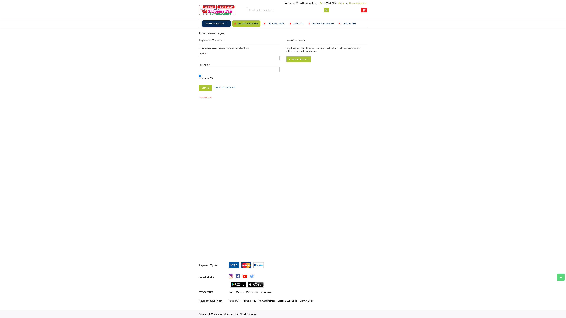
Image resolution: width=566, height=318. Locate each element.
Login (231, 292)
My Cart (240, 292)
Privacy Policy (249, 300)
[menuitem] (216, 23)
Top (561, 277)
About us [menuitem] (298, 23)
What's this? (204, 81)
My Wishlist (266, 292)
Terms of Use (234, 300)
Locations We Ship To (287, 300)
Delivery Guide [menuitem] (276, 23)
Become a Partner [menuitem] (248, 23)
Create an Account (357, 3)
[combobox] (288, 10)
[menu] (283, 23)
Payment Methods (267, 300)
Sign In (341, 3)
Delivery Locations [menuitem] (323, 23)
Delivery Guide (306, 300)
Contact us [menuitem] (349, 23)
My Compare (252, 292)
